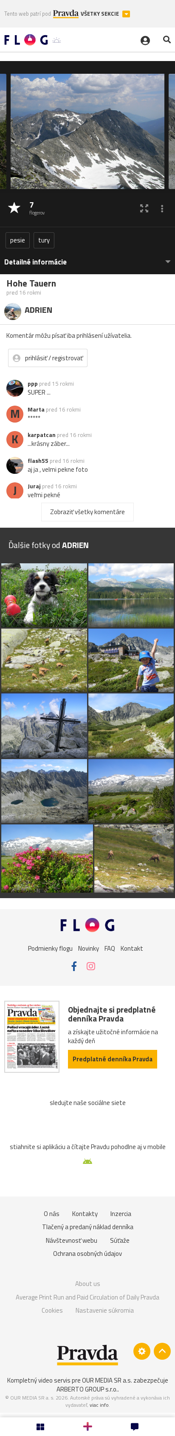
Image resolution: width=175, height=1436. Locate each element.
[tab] (87, 258)
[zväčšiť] (144, 208)
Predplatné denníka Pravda (112, 1059)
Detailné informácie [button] (35, 262)
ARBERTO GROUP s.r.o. (87, 1389)
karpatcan (42, 435)
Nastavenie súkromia (105, 1310)
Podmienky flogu (50, 948)
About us (87, 1283)
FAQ (109, 948)
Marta (36, 409)
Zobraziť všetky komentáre (87, 512)
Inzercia (120, 1213)
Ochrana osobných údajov (87, 1253)
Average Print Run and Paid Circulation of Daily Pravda (87, 1297)
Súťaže (120, 1240)
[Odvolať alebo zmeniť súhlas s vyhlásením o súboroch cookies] (141, 1351)
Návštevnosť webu (71, 1240)
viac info (99, 1405)
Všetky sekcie (100, 14)
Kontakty (85, 1213)
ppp (33, 383)
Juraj (34, 486)
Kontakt (132, 948)
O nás (51, 1213)
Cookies (52, 1310)
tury (44, 240)
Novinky (88, 948)
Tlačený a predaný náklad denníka (87, 1226)
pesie (17, 240)
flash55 (38, 460)
